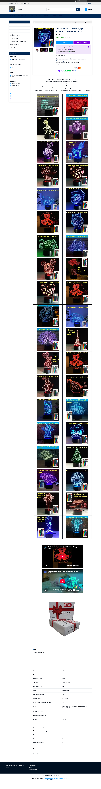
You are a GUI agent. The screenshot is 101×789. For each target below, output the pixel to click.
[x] (35, 649)
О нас (31, 15)
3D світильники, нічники (16, 25)
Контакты (38, 15)
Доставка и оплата (57, 15)
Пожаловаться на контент (50, 778)
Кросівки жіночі (13, 31)
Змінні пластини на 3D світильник (18, 41)
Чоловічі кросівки (14, 38)
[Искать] (78, 9)
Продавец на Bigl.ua (50, 776)
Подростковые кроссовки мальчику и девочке (16, 34)
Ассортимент (22, 15)
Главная (12, 15)
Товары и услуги (40, 22)
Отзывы (46, 15)
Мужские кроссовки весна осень (18, 28)
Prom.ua (57, 775)
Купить (64, 42)
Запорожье (31, 767)
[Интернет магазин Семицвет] (12, 12)
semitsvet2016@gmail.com (17, 93)
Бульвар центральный (34, 769)
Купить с (79, 42)
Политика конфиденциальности (62, 778)
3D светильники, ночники (51, 22)
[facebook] (33, 649)
